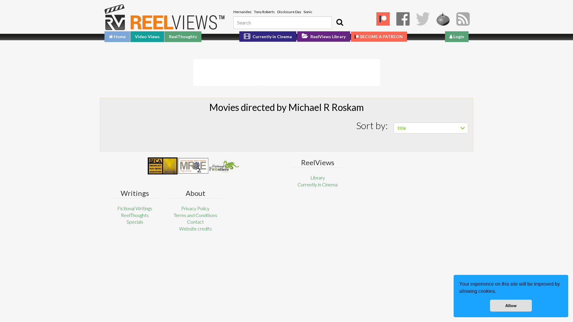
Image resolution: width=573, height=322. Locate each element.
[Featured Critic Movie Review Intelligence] (163, 166)
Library (317, 177)
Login (458, 36)
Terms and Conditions (195, 215)
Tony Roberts (264, 12)
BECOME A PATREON (381, 36)
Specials (135, 222)
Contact (195, 222)
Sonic (308, 12)
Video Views (147, 36)
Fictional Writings (134, 208)
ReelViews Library (327, 36)
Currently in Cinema (272, 36)
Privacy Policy (195, 208)
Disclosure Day (289, 12)
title (402, 128)
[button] (498, 292)
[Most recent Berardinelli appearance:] (224, 166)
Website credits (195, 228)
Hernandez (242, 12)
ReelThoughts (183, 36)
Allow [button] (511, 305)
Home (119, 36)
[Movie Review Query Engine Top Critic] (193, 166)
